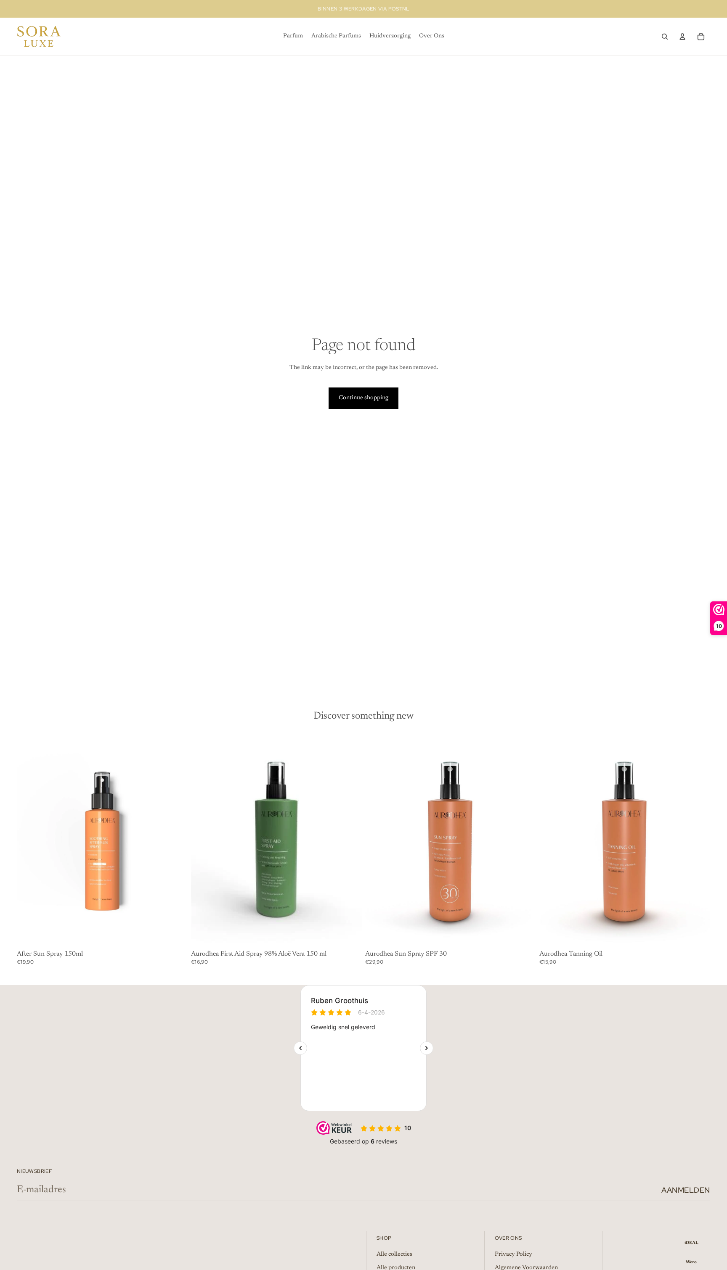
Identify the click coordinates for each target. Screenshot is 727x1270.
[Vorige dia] (377, 840)
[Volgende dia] (523, 840)
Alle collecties (394, 1254)
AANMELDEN (685, 1190)
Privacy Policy (513, 1254)
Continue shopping (363, 398)
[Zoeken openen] (664, 36)
